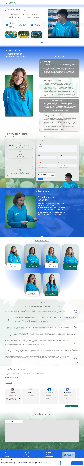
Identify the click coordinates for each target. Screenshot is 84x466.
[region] (42, 462)
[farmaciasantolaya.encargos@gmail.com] (20, 143)
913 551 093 (12, 22)
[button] (78, 397)
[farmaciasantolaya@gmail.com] (20, 170)
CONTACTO (68, 2)
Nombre (40, 155)
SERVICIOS (45, 2)
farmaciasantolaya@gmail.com (20, 172)
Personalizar (55, 463)
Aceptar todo (77, 463)
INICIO (36, 2)
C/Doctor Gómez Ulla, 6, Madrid (37, 25)
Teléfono (60, 162)
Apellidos (60, 155)
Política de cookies (38, 463)
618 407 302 (24, 24)
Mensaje (40, 144)
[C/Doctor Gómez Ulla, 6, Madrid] (32, 25)
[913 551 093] (7, 25)
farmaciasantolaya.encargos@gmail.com (19, 145)
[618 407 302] (20, 25)
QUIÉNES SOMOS (56, 2)
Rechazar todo (66, 463)
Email (39, 162)
